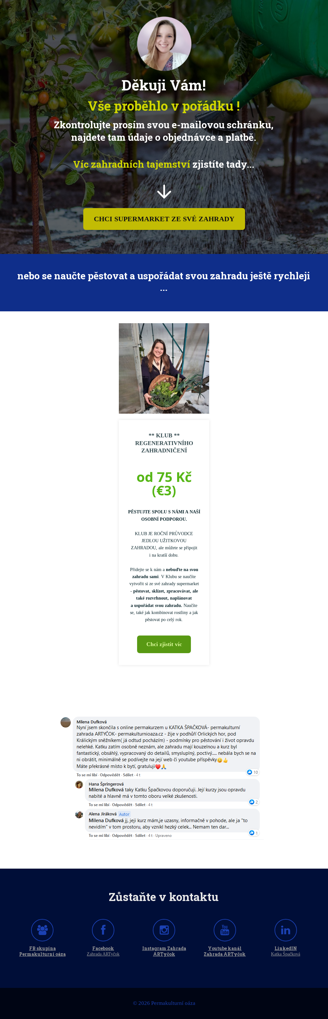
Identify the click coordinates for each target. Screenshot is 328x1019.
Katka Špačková (285, 954)
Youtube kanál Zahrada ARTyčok (225, 951)
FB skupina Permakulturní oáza (42, 951)
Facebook (103, 948)
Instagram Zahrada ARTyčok (164, 951)
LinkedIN (286, 948)
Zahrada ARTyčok (103, 954)
